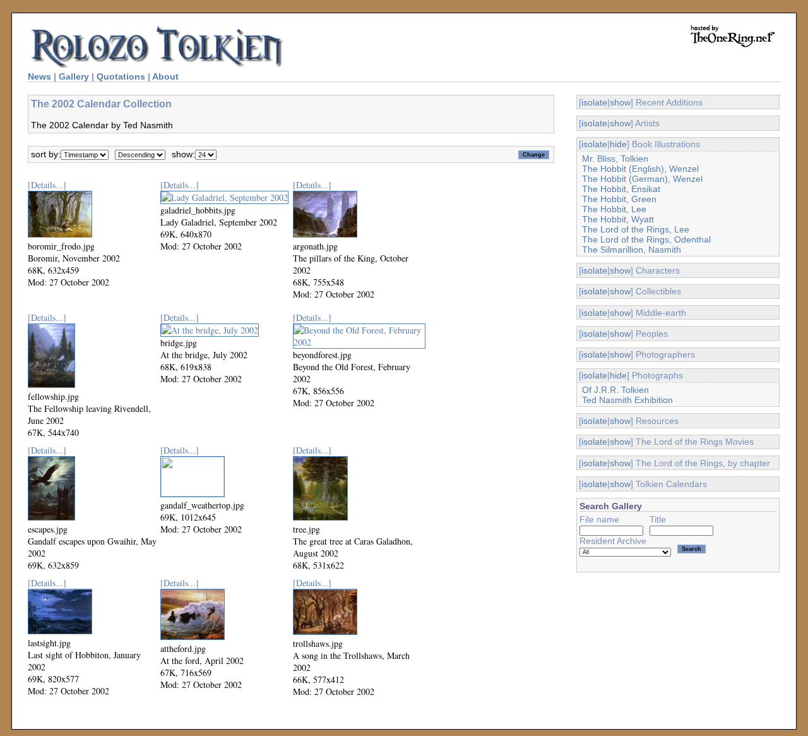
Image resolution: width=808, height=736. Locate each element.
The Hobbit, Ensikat (621, 189)
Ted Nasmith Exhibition (627, 400)
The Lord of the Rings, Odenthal (646, 239)
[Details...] (47, 185)
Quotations (121, 76)
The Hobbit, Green (619, 199)
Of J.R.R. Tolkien (615, 390)
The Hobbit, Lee (614, 209)
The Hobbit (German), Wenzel (642, 179)
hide (618, 144)
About (165, 76)
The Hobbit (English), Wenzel (640, 169)
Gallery (74, 76)
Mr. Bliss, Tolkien (615, 159)
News (39, 76)
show (620, 102)
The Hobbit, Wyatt (618, 219)
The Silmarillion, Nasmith (631, 249)
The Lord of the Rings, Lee (635, 229)
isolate (594, 102)
